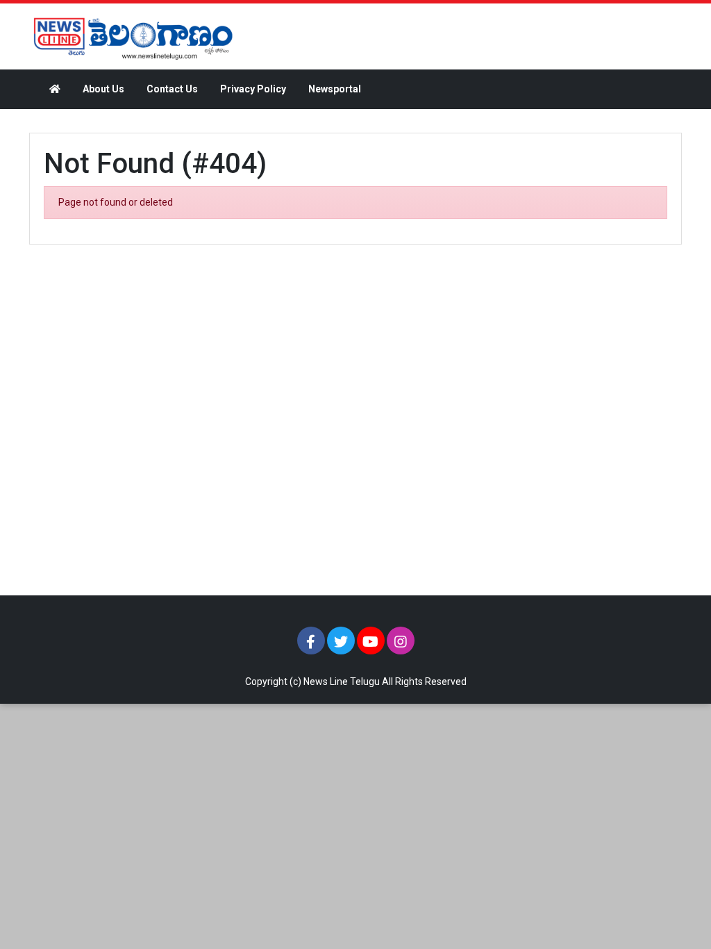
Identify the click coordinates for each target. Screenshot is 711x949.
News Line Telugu (341, 681)
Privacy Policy (253, 88)
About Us (103, 88)
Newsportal (334, 88)
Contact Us (172, 88)
